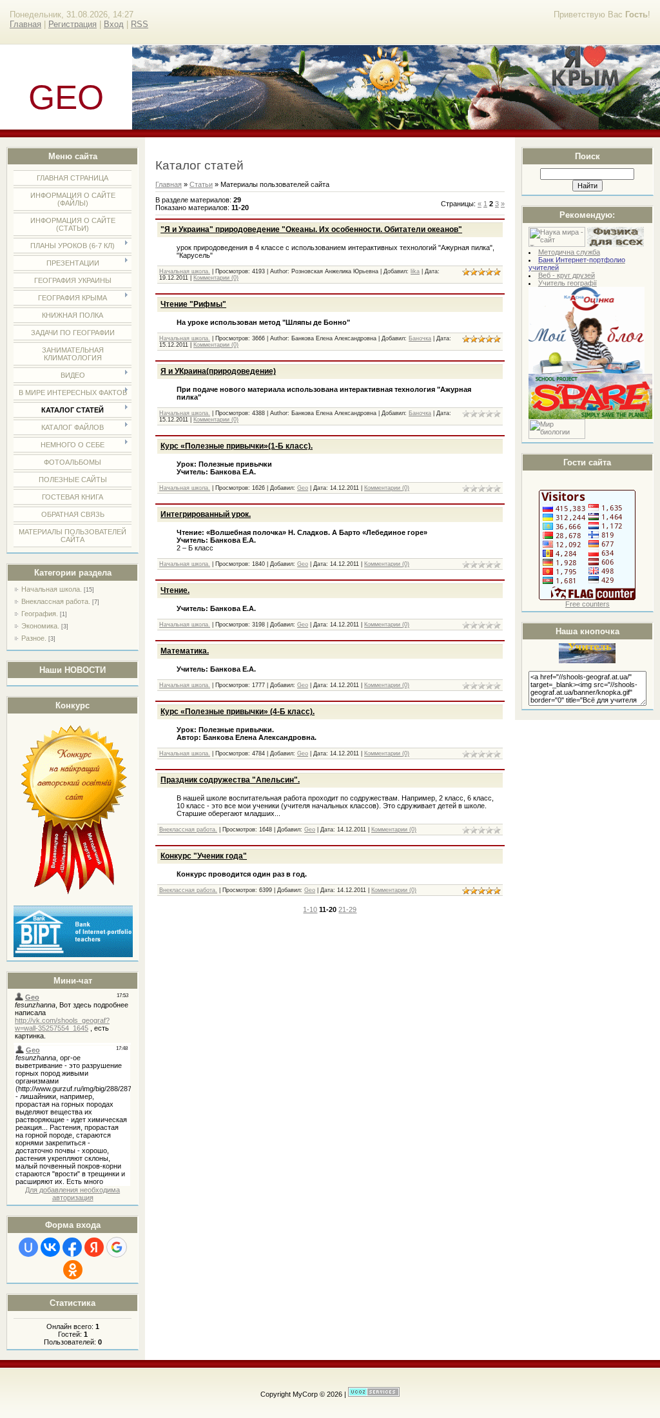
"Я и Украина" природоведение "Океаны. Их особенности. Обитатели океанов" (311, 229)
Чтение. (174, 590)
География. (39, 613)
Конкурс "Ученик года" (203, 855)
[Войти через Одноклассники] (72, 1269)
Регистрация (72, 24)
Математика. (184, 651)
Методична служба (569, 252)
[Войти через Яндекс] (94, 1247)
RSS (139, 24)
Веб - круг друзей (566, 275)
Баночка (420, 338)
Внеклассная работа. (55, 601)
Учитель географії (567, 283)
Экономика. (40, 626)
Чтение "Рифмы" (193, 304)
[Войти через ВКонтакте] (50, 1247)
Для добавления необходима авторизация (72, 1193)
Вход (114, 24)
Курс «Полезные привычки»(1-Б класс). (236, 446)
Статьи (201, 184)
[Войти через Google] (116, 1247)
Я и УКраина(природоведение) (218, 371)
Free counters (587, 604)
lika (415, 271)
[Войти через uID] (28, 1247)
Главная (25, 24)
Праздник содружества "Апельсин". (230, 779)
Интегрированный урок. (205, 514)
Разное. (33, 638)
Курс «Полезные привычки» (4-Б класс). (237, 711)
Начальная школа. (51, 589)
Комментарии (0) (215, 278)
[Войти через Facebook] (72, 1247)
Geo (302, 488)
